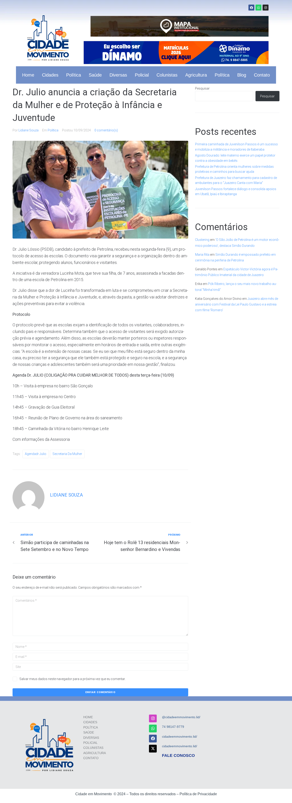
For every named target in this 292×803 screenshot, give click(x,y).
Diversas (118, 74)
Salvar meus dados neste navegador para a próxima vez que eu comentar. (72, 679)
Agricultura (196, 74)
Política (73, 74)
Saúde (95, 74)
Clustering (202, 240)
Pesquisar (202, 88)
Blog (241, 74)
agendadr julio (35, 454)
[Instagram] (266, 8)
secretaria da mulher (67, 454)
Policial (142, 74)
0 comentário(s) (106, 130)
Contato (262, 74)
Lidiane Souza (28, 130)
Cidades (50, 74)
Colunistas (166, 74)
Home (28, 74)
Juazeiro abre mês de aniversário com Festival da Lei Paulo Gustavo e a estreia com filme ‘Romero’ (236, 304)
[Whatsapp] (258, 8)
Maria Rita (202, 254)
